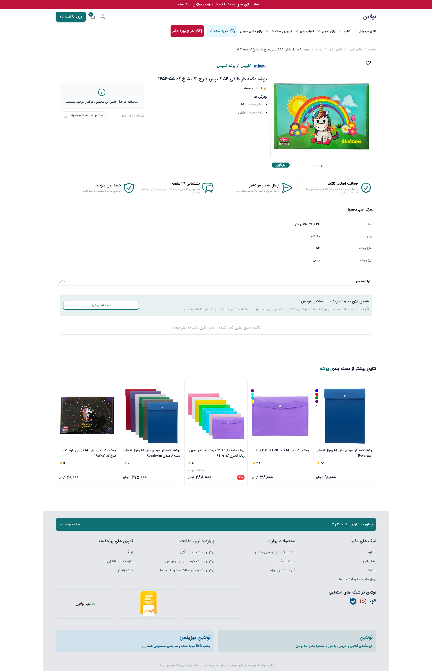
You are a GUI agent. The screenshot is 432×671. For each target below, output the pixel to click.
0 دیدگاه (248, 88)
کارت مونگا (287, 561)
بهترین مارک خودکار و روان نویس (189, 561)
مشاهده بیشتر (72, 524)
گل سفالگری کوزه (282, 570)
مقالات (371, 570)
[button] (321, 166)
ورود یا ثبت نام (70, 16)
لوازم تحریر (355, 49)
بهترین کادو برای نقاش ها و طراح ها (187, 570)
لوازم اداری (335, 49)
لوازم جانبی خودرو (251, 31)
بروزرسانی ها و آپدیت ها (357, 579)
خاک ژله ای (125, 570)
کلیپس (246, 66)
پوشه (319, 49)
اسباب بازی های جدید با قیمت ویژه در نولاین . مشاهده (218, 4)
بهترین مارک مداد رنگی (197, 552)
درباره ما (370, 552)
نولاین (369, 16)
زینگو (129, 552)
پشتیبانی (369, 561)
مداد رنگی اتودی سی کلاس (275, 552)
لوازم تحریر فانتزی (120, 561)
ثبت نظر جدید (101, 305)
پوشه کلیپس (226, 66)
